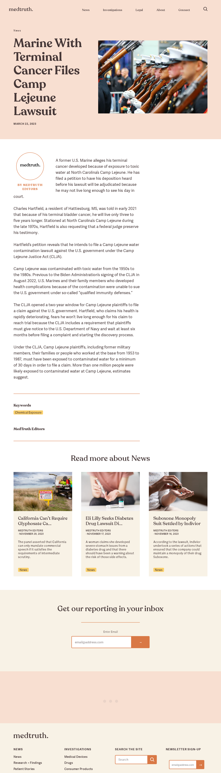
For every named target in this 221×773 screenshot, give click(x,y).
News (23, 570)
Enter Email (110, 632)
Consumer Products (78, 769)
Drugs (68, 763)
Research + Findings (28, 763)
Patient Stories (24, 769)
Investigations (77, 749)
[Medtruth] (31, 738)
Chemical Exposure (28, 412)
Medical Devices (76, 756)
